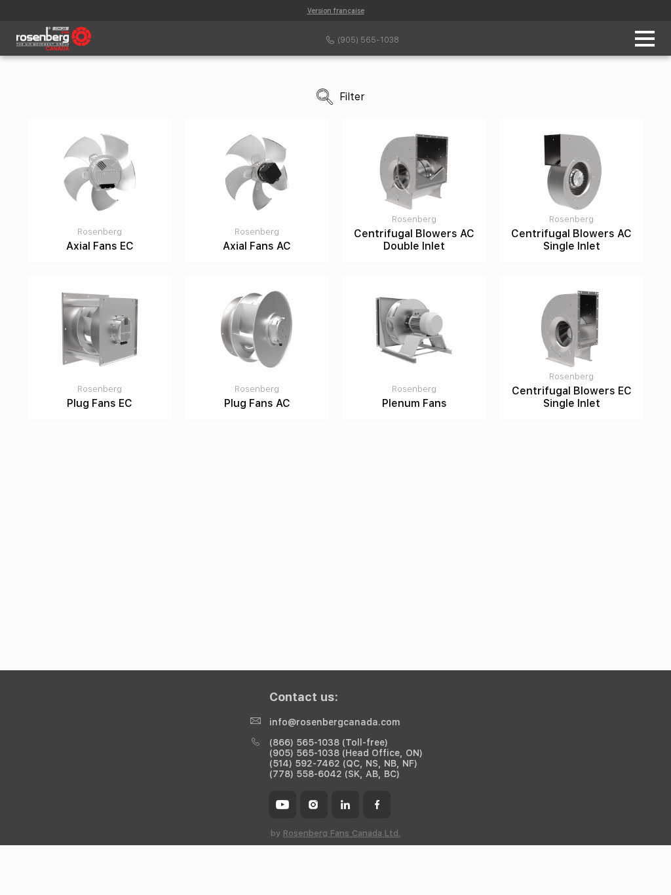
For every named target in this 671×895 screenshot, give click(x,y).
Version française (335, 10)
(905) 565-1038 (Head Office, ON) (346, 753)
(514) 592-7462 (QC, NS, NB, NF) (343, 763)
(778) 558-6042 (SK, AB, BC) (334, 774)
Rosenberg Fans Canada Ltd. (341, 833)
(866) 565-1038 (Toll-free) (328, 742)
